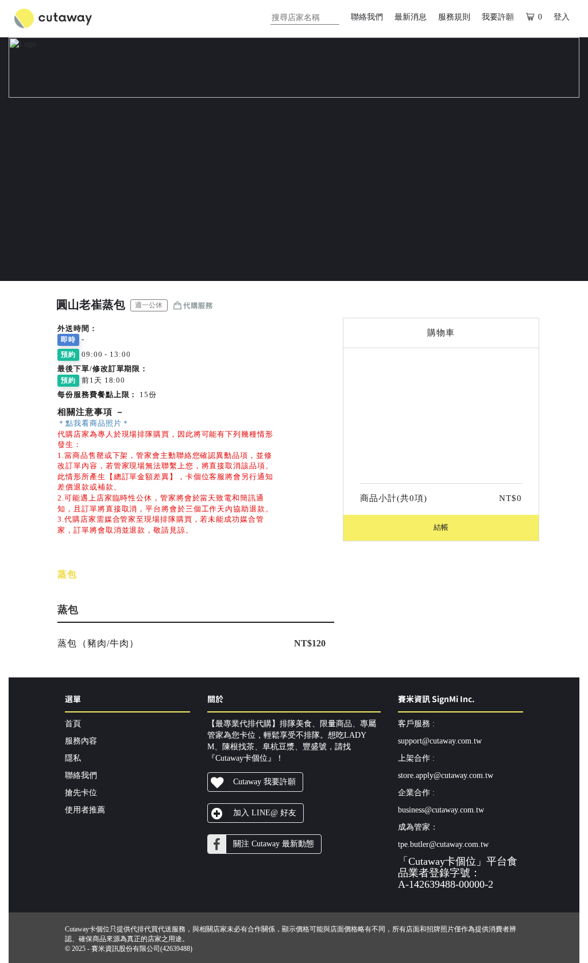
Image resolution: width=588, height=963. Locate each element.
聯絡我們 (367, 17)
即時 (68, 340)
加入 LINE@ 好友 (264, 812)
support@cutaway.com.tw (440, 741)
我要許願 (498, 17)
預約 (68, 354)
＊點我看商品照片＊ (93, 423)
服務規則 (454, 17)
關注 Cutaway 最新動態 (273, 843)
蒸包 (67, 574)
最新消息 (410, 17)
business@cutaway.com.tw (441, 810)
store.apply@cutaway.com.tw (445, 775)
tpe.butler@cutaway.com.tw (443, 844)
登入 (562, 17)
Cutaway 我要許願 (264, 781)
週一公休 (149, 305)
